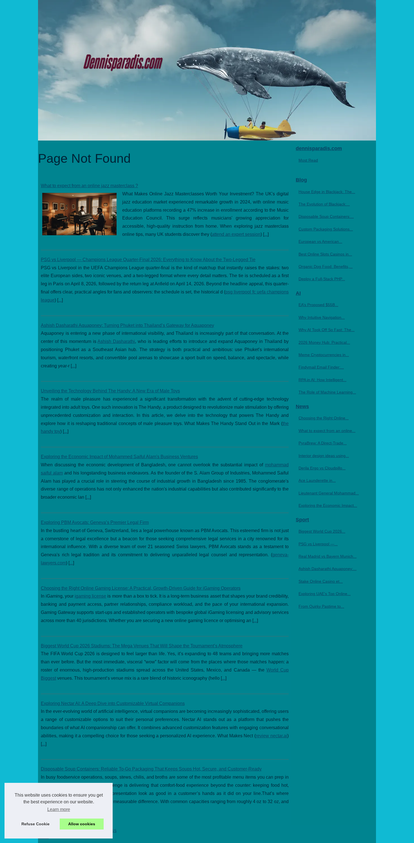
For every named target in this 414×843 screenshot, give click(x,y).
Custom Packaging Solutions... (326, 229)
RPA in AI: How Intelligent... (322, 380)
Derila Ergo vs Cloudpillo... (322, 468)
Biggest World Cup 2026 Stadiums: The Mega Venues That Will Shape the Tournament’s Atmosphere (141, 645)
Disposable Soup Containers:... (326, 216)
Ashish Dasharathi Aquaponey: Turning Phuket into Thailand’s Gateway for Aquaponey (127, 325)
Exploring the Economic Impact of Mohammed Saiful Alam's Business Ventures (119, 456)
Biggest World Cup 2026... (322, 531)
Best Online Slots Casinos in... (325, 254)
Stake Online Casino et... (321, 581)
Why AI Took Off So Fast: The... (327, 329)
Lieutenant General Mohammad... (329, 493)
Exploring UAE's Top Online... (325, 593)
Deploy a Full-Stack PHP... (322, 279)
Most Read (308, 160)
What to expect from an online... (327, 430)
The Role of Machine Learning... (327, 392)
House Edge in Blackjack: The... (327, 191)
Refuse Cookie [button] (35, 824)
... (266, 234)
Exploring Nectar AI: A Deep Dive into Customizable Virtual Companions (113, 703)
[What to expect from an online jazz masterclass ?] (79, 213)
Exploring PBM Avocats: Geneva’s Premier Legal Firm (95, 522)
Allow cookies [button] (81, 824)
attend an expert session (236, 234)
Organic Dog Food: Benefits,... (326, 266)
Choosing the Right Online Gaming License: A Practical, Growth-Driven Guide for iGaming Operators (141, 588)
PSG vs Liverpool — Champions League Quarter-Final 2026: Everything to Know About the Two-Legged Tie (148, 259)
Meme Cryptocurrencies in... (324, 354)
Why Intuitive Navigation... (322, 317)
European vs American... (320, 241)
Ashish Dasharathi (116, 341)
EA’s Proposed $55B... (318, 304)
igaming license (90, 596)
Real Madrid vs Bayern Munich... (328, 556)
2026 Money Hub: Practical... (324, 342)
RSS (113, 831)
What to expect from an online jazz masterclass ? (89, 185)
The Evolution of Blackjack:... (324, 204)
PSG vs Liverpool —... (318, 544)
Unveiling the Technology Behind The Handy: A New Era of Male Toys (110, 390)
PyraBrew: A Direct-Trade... (323, 443)
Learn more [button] (58, 809)
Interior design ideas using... (324, 455)
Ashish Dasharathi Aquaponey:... (328, 568)
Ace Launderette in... (317, 480)
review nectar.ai (271, 735)
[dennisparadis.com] (207, 70)
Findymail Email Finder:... (321, 367)
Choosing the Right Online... (324, 418)
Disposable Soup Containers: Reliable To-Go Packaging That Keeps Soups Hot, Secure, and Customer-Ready (151, 769)
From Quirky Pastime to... (321, 606)
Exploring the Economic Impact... (328, 505)
